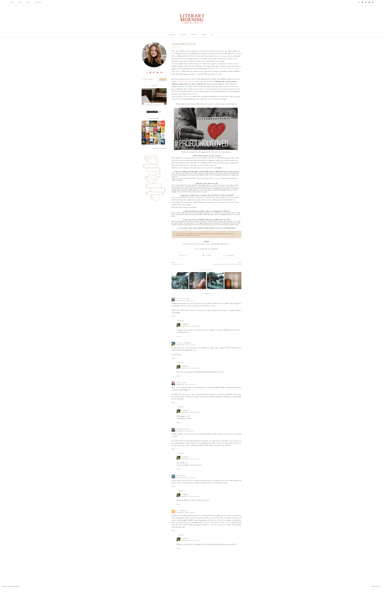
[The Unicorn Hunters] (151, 126)
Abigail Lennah (183, 343)
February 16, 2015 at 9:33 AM (185, 384)
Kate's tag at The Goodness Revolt (186, 81)
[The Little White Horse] (163, 144)
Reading (184, 34)
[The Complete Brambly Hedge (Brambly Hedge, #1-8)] (151, 137)
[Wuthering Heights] (151, 144)
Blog (20, 2)
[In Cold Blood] (147, 126)
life (185, 255)
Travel (204, 34)
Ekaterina (181, 476)
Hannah (185, 324)
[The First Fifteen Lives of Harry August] (144, 138)
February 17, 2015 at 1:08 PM (185, 512)
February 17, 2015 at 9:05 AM (190, 459)
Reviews (172, 34)
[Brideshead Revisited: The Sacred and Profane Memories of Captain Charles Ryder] (155, 138)
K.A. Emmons (182, 511)
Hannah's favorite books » (159, 148)
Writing (194, 34)
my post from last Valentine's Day (226, 69)
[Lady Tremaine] (144, 144)
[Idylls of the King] (159, 132)
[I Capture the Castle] (163, 132)
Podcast (38, 2)
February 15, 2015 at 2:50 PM (185, 345)
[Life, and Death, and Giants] (155, 144)
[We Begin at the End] (155, 126)
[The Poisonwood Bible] (147, 138)
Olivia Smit (181, 383)
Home (12, 2)
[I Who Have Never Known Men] (151, 132)
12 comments (229, 255)
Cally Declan (182, 299)
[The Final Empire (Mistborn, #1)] (163, 138)
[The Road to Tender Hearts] (159, 126)
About (28, 2)
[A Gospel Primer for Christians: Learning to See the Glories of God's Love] (144, 132)
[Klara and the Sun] (163, 126)
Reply (173, 316)
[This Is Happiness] (147, 144)
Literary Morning (13, 586)
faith (181, 255)
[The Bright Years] (144, 126)
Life (212, 34)
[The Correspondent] (147, 132)
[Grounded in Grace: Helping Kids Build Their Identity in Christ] (159, 138)
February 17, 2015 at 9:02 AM (190, 326)
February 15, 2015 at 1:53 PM (185, 300)
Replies (181, 320)
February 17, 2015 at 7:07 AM (185, 477)
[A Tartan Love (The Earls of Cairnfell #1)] (159, 144)
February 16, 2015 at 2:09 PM (185, 431)
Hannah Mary (182, 429)
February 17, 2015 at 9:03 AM (190, 368)
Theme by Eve (376, 586)
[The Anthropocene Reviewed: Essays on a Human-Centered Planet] (155, 132)
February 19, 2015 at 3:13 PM (190, 540)
